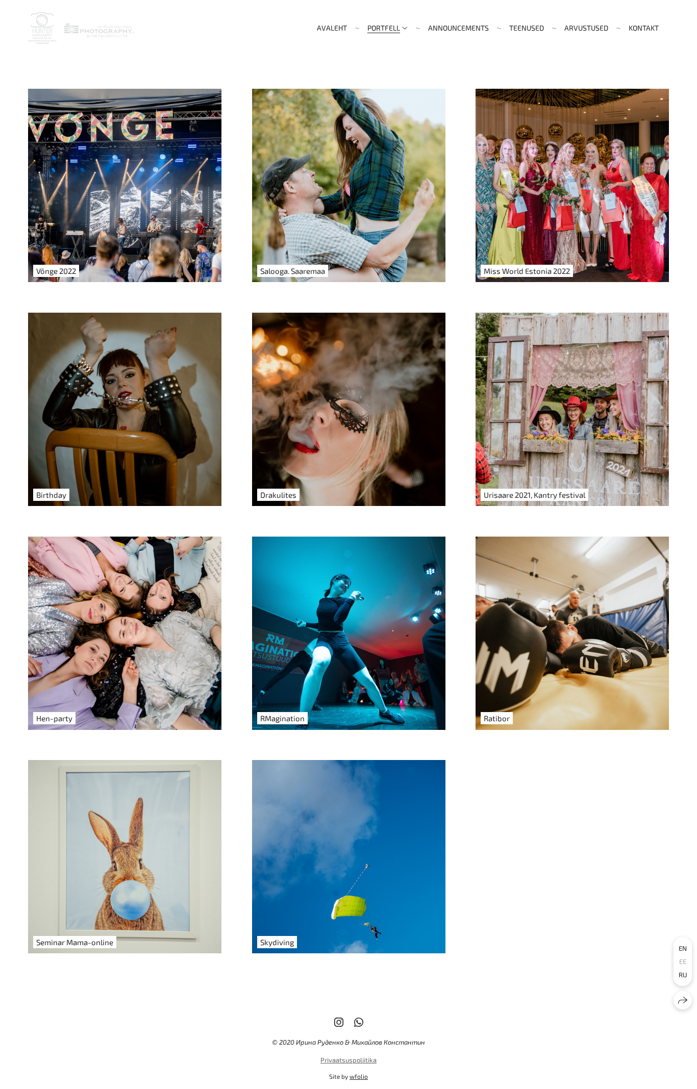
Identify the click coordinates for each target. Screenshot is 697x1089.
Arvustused (586, 27)
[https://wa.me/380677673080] (358, 1022)
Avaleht (332, 27)
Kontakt (644, 27)
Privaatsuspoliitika (348, 1060)
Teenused (526, 27)
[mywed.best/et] (81, 28)
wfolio (359, 1076)
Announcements (458, 27)
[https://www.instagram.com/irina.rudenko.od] (338, 1022)
